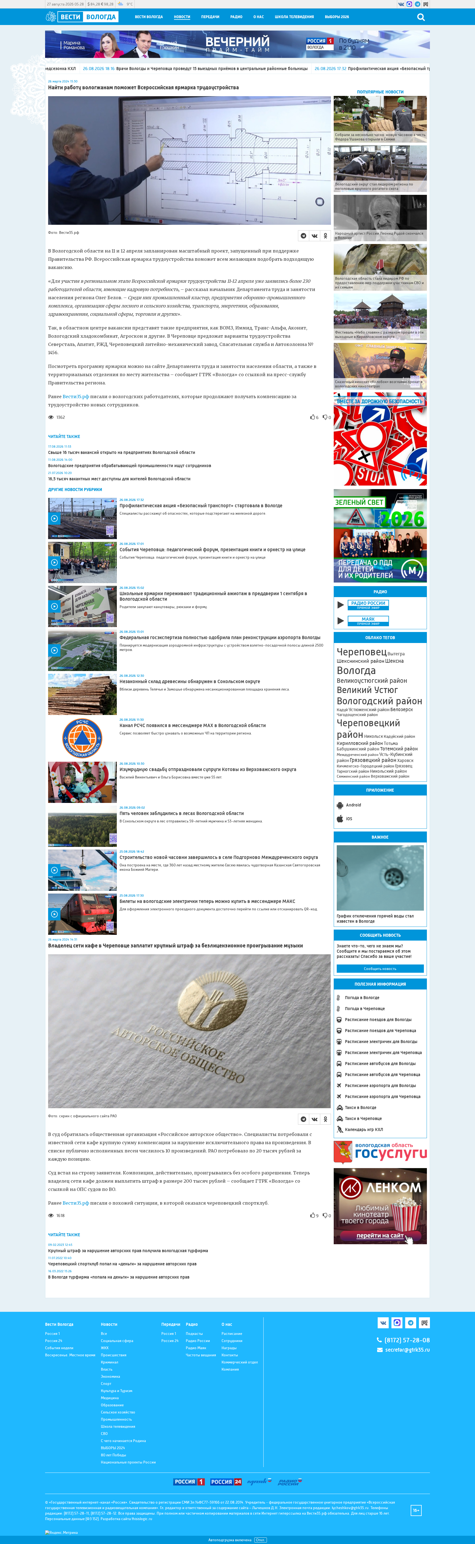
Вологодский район (379, 701)
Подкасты (194, 1333)
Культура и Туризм (116, 1390)
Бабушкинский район (358, 749)
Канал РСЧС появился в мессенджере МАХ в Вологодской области (193, 725)
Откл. (260, 1540)
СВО (104, 1433)
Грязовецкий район (373, 760)
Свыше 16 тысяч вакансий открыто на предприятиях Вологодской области (121, 452)
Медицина (110, 1398)
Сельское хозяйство (118, 1412)
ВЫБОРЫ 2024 (113, 1448)
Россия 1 (52, 1333)
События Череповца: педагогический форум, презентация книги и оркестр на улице (212, 549)
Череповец (362, 652)
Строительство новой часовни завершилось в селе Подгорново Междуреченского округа (219, 857)
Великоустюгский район (372, 680)
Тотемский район (399, 749)
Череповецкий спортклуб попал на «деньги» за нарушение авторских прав (122, 1263)
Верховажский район (390, 776)
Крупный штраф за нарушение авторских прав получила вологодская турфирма (128, 1250)
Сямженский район (353, 776)
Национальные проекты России (128, 1462)
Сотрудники (232, 1340)
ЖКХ (105, 1348)
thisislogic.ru (142, 1519)
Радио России (198, 1340)
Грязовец (403, 766)
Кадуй (342, 709)
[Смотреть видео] (82, 518)
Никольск (373, 736)
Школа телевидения (294, 17)
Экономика (110, 1376)
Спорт (106, 1383)
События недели (59, 1348)
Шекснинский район (360, 661)
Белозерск (401, 709)
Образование (112, 1405)
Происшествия (113, 1355)
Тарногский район (353, 771)
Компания (230, 1369)
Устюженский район (369, 709)
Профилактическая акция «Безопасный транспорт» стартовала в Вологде (299, 68)
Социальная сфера (117, 1340)
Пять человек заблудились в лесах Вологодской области (182, 813)
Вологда (356, 670)
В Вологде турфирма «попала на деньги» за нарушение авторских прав (118, 1277)
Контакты (230, 1355)
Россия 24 (53, 1340)
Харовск (405, 760)
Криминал (109, 1362)
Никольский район (388, 771)
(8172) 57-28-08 (407, 1340)
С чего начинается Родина (123, 1440)
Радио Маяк (196, 1348)
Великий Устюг (367, 689)
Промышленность (116, 1419)
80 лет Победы (113, 1455)
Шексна (394, 661)
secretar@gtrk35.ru (407, 1350)
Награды (229, 1348)
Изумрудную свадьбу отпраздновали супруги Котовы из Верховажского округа (208, 769)
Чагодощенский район (357, 714)
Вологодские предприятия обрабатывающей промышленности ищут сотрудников (129, 465)
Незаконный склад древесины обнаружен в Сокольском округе (190, 681)
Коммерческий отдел (240, 1362)
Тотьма (391, 743)
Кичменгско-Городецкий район (365, 766)
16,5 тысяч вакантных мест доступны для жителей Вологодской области (119, 478)
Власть (106, 1369)
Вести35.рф (76, 396)
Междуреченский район (358, 754)
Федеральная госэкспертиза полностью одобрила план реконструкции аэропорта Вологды (220, 637)
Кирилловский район (360, 743)
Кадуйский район (399, 736)
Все (104, 1333)
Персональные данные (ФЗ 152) (72, 1519)
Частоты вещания (201, 1355)
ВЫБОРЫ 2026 (337, 17)
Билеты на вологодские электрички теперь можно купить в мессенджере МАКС (207, 901)
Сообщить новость (380, 968)
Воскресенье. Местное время (70, 1355)
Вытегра (396, 653)
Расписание (232, 1333)
